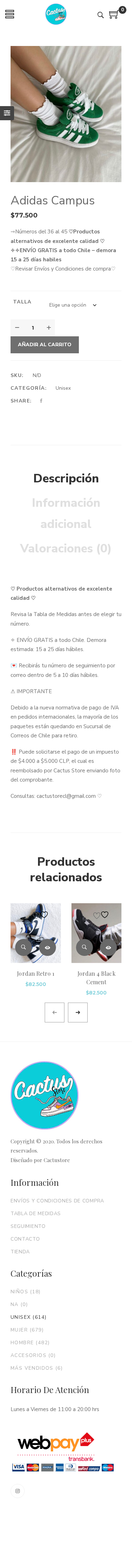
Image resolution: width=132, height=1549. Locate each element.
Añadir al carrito (44, 344)
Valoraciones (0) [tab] (66, 548)
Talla (22, 301)
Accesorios (33, 1355)
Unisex (63, 388)
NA (19, 1304)
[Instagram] (18, 1491)
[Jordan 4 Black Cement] (96, 933)
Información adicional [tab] (66, 513)
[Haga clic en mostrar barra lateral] (7, 113)
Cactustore (57, 1160)
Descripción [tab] (66, 478)
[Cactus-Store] (56, 14)
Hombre (30, 1342)
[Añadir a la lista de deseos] (41, 914)
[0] (114, 17)
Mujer (27, 1330)
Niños (26, 1291)
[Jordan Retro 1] (36, 933)
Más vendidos (37, 1368)
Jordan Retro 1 (35, 973)
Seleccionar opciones (47, 947)
